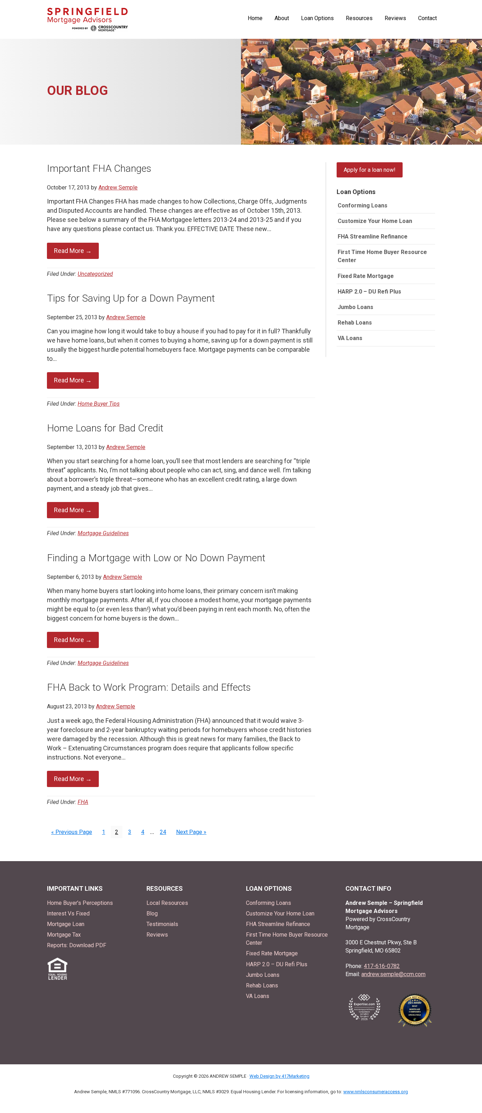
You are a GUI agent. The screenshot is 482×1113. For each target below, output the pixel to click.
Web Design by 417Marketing (279, 1076)
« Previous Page (71, 833)
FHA (83, 802)
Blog (152, 913)
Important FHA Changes (99, 168)
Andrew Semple (87, 19)
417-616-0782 (382, 966)
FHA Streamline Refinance (373, 236)
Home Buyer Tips (99, 403)
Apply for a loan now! (370, 170)
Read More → (73, 250)
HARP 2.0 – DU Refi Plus (369, 291)
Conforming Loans (362, 205)
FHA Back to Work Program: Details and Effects (149, 687)
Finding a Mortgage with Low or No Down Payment (156, 558)
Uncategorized (95, 274)
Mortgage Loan (65, 924)
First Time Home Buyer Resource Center (382, 256)
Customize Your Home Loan (375, 221)
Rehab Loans (355, 322)
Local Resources (167, 903)
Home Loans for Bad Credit (105, 428)
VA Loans (350, 338)
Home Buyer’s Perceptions (80, 903)
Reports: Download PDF (76, 945)
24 (164, 831)
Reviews (157, 934)
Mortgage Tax (64, 934)
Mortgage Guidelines (103, 533)
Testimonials (162, 924)
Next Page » (191, 833)
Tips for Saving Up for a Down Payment (131, 298)
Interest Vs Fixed (68, 913)
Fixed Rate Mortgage (366, 276)
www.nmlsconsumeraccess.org (375, 1091)
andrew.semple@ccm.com (393, 974)
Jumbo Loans (355, 307)
